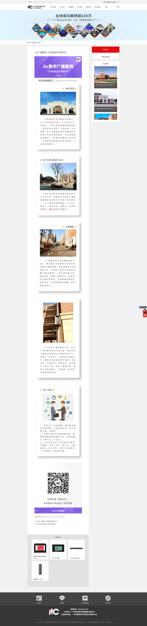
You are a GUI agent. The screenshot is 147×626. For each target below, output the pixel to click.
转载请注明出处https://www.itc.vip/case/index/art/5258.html (49, 517)
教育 (39, 42)
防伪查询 (102, 622)
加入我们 (97, 7)
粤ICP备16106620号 (63, 622)
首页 (29, 42)
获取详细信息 (106, 57)
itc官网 (29, 2)
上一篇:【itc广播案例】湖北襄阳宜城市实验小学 (45, 521)
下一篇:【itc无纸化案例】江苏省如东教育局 (44, 524)
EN (118, 2)
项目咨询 (105, 50)
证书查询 (108, 622)
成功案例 (34, 42)
